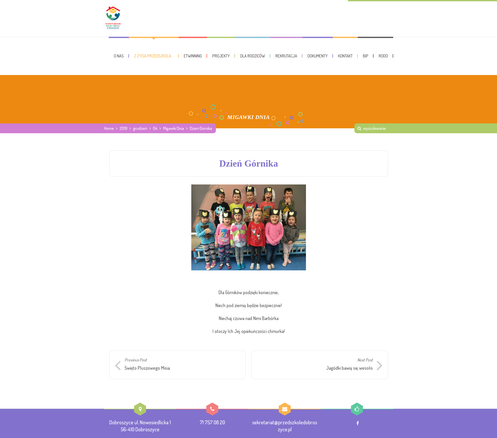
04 (155, 128)
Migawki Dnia (173, 128)
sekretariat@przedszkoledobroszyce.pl (284, 426)
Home (109, 128)
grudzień (140, 128)
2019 (123, 128)
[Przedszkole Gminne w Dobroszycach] (113, 18)
